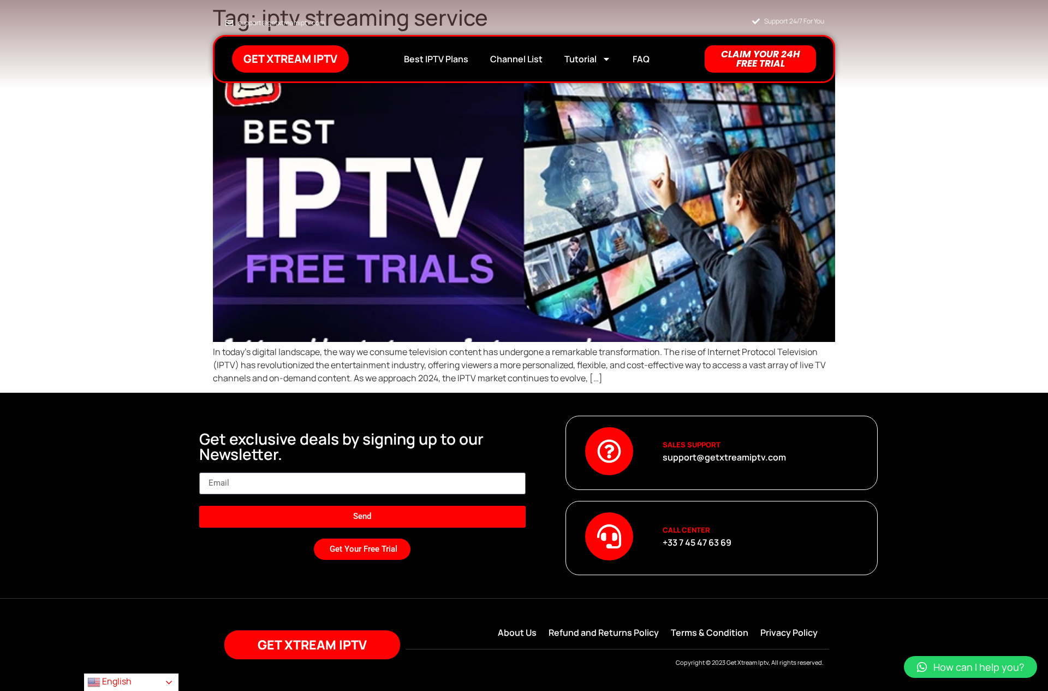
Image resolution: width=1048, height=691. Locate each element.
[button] (970, 667)
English (116, 681)
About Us (517, 633)
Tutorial (580, 59)
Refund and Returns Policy (604, 633)
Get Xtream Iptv (290, 58)
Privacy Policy (789, 633)
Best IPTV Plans (436, 59)
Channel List (516, 59)
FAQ (641, 59)
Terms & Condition (709, 633)
